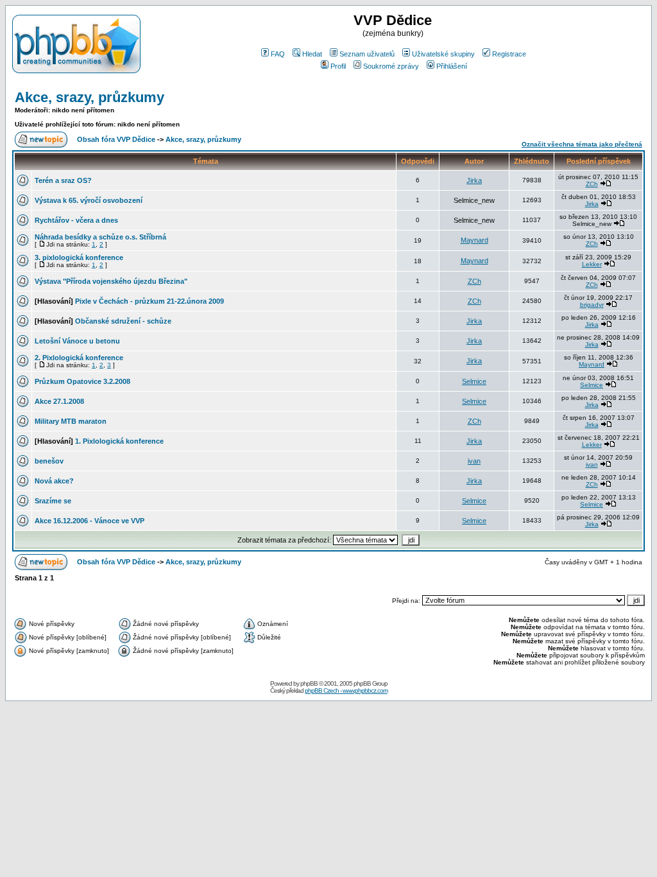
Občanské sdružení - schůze (123, 321)
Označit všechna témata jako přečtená (582, 144)
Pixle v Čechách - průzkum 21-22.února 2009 (149, 301)
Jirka (474, 180)
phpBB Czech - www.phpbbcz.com (346, 690)
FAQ (278, 54)
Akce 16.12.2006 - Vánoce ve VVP (89, 521)
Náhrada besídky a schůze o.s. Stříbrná (100, 237)
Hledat (312, 54)
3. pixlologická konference (79, 257)
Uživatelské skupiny (443, 54)
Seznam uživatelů (367, 54)
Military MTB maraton (71, 421)
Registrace (509, 54)
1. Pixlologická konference (119, 441)
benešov (49, 461)
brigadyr (592, 304)
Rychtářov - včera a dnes (76, 220)
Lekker (592, 264)
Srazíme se (53, 501)
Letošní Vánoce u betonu (77, 341)
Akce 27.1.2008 (59, 401)
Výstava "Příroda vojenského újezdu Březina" (111, 281)
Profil (338, 66)
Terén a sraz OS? (63, 180)
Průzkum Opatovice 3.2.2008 (82, 381)
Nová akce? (54, 481)
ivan (474, 461)
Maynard (474, 240)
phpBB (309, 683)
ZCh (592, 183)
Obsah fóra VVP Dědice (116, 139)
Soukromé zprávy (391, 66)
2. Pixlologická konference (79, 357)
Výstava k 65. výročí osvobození (88, 200)
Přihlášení (451, 66)
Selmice (474, 381)
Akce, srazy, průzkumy (89, 97)
